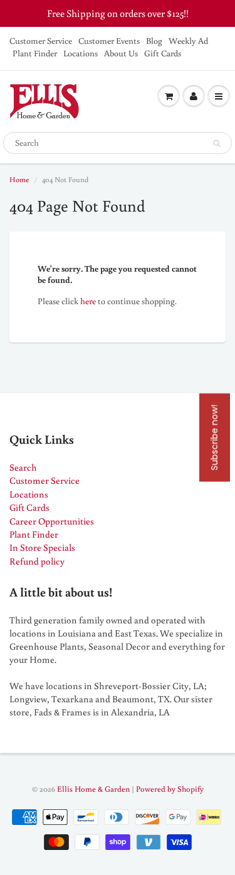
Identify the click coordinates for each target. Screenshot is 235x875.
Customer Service (40, 40)
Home (19, 179)
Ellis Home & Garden (93, 789)
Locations (80, 53)
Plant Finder (35, 53)
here (88, 301)
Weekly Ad (188, 40)
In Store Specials (42, 547)
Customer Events (109, 40)
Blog (154, 40)
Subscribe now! (214, 438)
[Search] (216, 143)
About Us (121, 53)
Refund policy (37, 561)
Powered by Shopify (170, 789)
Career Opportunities (51, 521)
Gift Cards (162, 53)
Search (23, 467)
